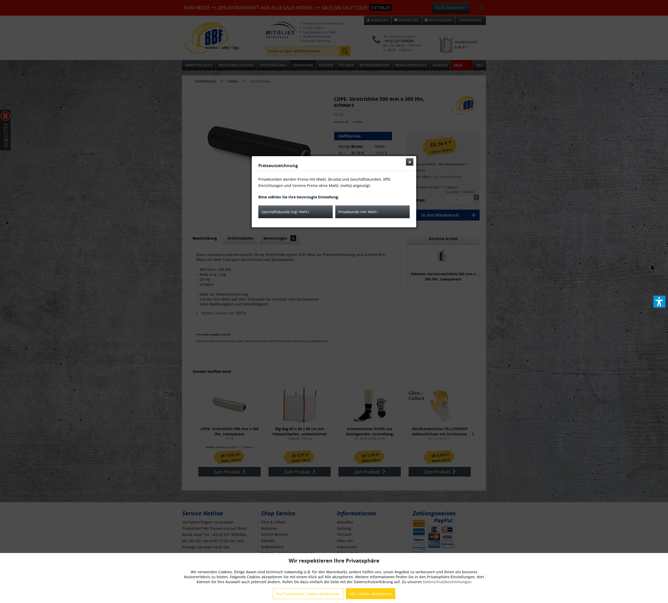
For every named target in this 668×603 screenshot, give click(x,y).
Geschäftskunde (285, 211)
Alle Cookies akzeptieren (370, 593)
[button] (659, 302)
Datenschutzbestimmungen (447, 581)
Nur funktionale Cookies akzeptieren (308, 593)
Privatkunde (358, 211)
